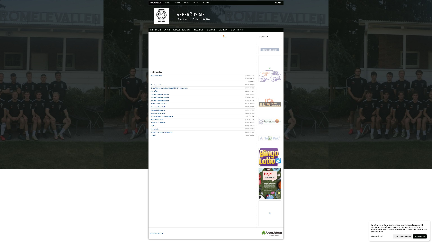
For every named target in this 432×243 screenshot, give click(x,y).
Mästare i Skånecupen (158, 110)
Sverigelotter (155, 129)
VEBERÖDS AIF (156, 3)
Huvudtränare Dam (157, 119)
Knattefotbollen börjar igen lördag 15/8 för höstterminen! (169, 88)
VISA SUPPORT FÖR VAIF (159, 104)
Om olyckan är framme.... (159, 85)
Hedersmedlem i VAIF (158, 107)
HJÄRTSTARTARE (156, 75)
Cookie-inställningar (156, 233)
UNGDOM (177, 3)
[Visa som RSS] (224, 37)
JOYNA (153, 126)
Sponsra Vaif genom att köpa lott (161, 132)
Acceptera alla (420, 236)
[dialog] (399, 230)
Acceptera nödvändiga (403, 236)
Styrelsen (205, 3)
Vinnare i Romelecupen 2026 (160, 94)
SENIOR (167, 3)
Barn (186, 3)
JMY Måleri (154, 91)
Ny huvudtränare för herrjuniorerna (162, 116)
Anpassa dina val (377, 236)
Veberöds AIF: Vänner (158, 123)
